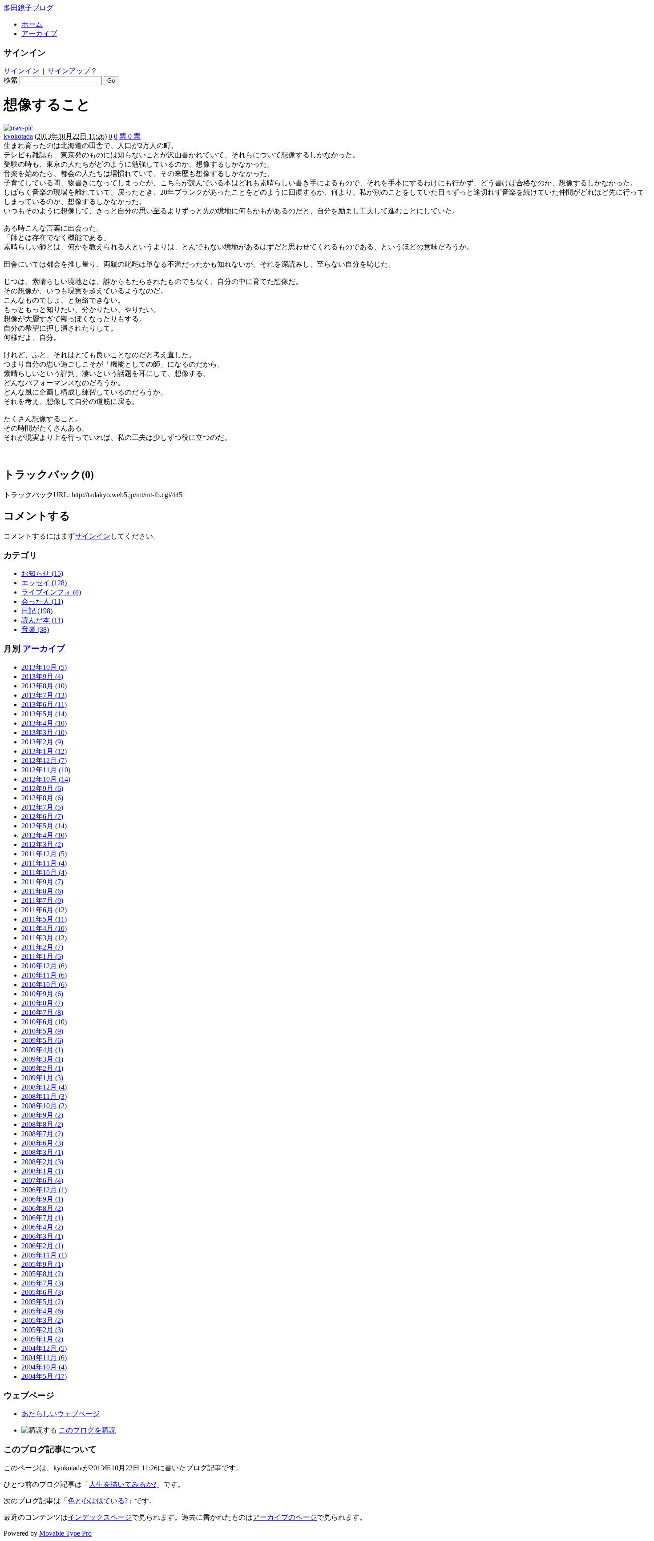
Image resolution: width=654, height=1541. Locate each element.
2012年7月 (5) (42, 807)
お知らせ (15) (42, 573)
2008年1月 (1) (42, 1171)
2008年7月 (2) (42, 1134)
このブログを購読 (87, 1430)
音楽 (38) (35, 629)
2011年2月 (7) (42, 947)
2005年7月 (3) (42, 1283)
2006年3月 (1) (42, 1236)
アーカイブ (39, 33)
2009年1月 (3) (42, 1078)
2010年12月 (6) (44, 966)
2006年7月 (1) (42, 1218)
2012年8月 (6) (42, 798)
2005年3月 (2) (42, 1320)
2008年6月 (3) (42, 1143)
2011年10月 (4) (44, 872)
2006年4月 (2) (42, 1227)
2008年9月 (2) (42, 1115)
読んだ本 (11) (42, 620)
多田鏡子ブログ (28, 8)
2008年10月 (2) (44, 1106)
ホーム (32, 24)
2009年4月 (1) (42, 1050)
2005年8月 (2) (42, 1274)
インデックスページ (100, 1517)
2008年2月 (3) (42, 1162)
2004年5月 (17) (44, 1376)
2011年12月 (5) (44, 854)
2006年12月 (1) (44, 1190)
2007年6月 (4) (42, 1180)
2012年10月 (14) (45, 779)
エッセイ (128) (44, 583)
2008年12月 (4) (44, 1087)
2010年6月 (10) (44, 1022)
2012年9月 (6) (42, 788)
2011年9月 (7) (42, 882)
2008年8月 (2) (42, 1124)
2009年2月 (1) (42, 1068)
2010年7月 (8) (42, 1012)
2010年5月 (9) (42, 1031)
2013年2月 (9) (42, 742)
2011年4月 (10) (44, 928)
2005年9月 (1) (42, 1264)
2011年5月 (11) (44, 919)
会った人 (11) (42, 601)
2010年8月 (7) (42, 1003)
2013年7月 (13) (44, 695)
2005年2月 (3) (42, 1329)
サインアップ (69, 71)
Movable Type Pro (65, 1533)
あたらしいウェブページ (60, 1413)
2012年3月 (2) (42, 844)
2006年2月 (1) (42, 1246)
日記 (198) (36, 611)
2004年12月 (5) (44, 1348)
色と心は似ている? (98, 1501)
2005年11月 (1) (44, 1255)
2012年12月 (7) (44, 760)
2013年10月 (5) (44, 667)
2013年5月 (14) (44, 714)
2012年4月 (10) (44, 835)
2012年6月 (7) (42, 816)
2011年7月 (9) (42, 900)
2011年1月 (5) (42, 956)
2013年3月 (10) (44, 732)
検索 (11, 80)
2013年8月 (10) (44, 686)
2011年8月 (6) (42, 891)
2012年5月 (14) (44, 826)
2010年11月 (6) (44, 975)
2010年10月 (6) (44, 984)
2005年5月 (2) (42, 1301)
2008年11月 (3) (44, 1096)
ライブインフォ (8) (51, 592)
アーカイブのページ (285, 1517)
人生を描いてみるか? (122, 1484)
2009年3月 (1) (42, 1059)
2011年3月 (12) (44, 938)
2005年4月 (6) (42, 1311)
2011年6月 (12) (44, 910)
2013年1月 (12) (44, 751)
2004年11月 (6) (44, 1357)
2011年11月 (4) (44, 863)
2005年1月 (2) (42, 1339)
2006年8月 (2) (42, 1208)
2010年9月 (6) (42, 994)
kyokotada (18, 136)
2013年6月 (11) (44, 704)
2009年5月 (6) (42, 1040)
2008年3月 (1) (42, 1152)
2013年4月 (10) (44, 723)
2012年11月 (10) (45, 770)
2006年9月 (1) (42, 1199)
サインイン (21, 71)
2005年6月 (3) (42, 1292)
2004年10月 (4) (44, 1367)
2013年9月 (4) (42, 676)
